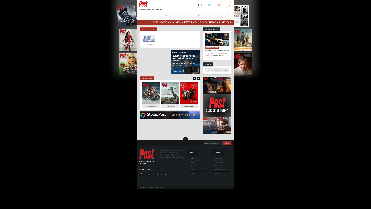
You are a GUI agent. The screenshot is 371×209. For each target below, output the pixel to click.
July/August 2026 (151, 106)
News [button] (175, 15)
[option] (151, 95)
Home (192, 158)
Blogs (192, 177)
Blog (190, 15)
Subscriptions (219, 158)
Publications (162, 22)
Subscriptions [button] (198, 15)
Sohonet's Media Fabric (212, 47)
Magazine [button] (167, 15)
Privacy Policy (219, 162)
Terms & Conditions (220, 166)
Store (219, 15)
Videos (193, 173)
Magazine (193, 166)
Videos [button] (183, 15)
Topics (192, 169)
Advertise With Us (210, 15)
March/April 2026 (189, 106)
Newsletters (185, 22)
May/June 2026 (170, 106)
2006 (201, 22)
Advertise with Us (220, 169)
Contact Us (226, 15)
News (192, 162)
